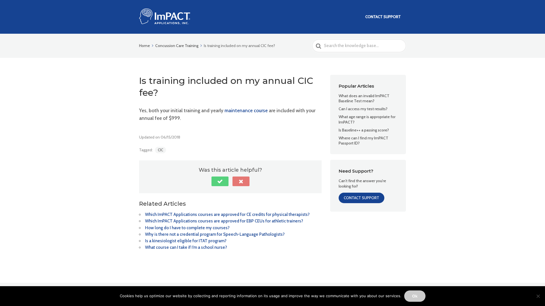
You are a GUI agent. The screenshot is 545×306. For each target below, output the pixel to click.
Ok (415, 296)
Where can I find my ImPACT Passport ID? (363, 140)
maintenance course (246, 110)
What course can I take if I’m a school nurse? (186, 247)
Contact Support (383, 16)
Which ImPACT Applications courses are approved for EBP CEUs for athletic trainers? (224, 221)
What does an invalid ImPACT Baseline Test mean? (364, 98)
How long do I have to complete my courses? (187, 227)
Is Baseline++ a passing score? (364, 130)
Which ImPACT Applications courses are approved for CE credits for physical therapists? (227, 214)
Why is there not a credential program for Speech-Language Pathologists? (215, 234)
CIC (160, 150)
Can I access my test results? (363, 108)
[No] (538, 296)
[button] (220, 181)
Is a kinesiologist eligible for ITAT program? (186, 240)
